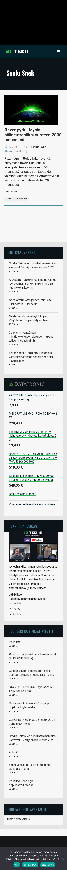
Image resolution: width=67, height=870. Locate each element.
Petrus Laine (38, 147)
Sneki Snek (22, 198)
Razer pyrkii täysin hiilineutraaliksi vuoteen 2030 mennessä (33, 134)
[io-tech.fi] (17, 51)
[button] (58, 51)
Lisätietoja (48, 864)
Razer (9, 198)
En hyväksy (30, 864)
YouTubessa (32, 575)
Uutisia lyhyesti (22, 252)
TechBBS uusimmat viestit (31, 631)
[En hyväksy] (62, 858)
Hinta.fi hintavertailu (18, 818)
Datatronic (28, 384)
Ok (16, 864)
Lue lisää (10, 191)
